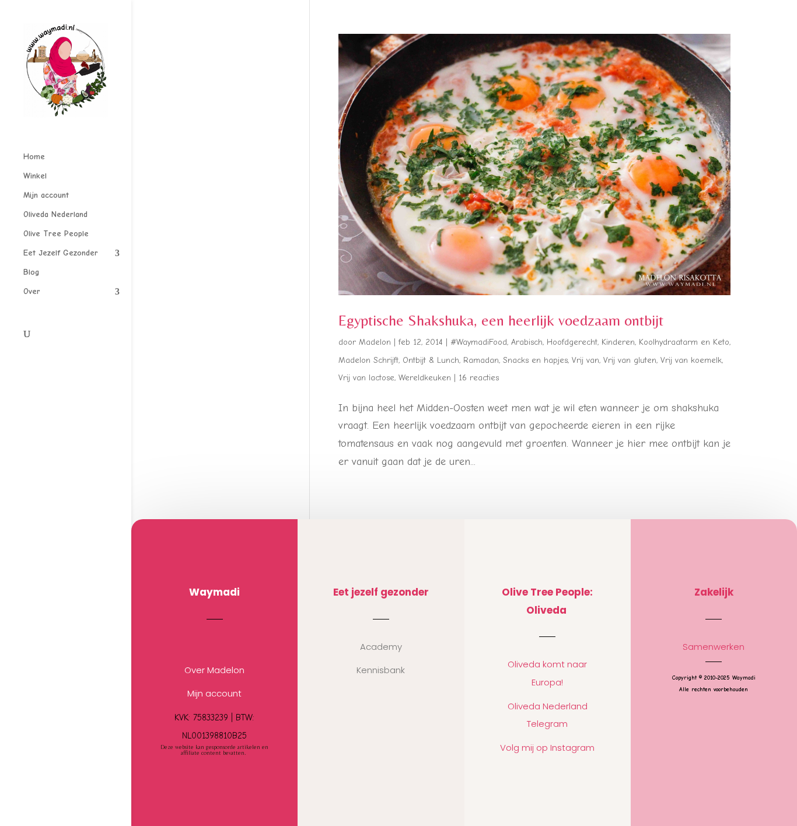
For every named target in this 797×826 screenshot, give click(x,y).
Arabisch (527, 342)
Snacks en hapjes (535, 360)
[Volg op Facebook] (226, 641)
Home (34, 157)
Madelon (375, 342)
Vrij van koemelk (691, 360)
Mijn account (46, 195)
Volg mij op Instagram (547, 747)
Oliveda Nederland (55, 215)
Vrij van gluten (629, 360)
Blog (31, 272)
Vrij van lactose (366, 378)
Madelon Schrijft (368, 360)
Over (31, 292)
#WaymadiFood (478, 342)
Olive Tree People (56, 234)
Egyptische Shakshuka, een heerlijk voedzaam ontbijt (500, 320)
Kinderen (618, 342)
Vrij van (585, 360)
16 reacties (479, 378)
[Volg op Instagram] (203, 641)
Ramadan (481, 360)
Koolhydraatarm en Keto (684, 342)
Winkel (35, 176)
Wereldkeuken (424, 378)
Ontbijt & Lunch (431, 360)
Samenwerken (713, 646)
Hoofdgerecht (572, 342)
